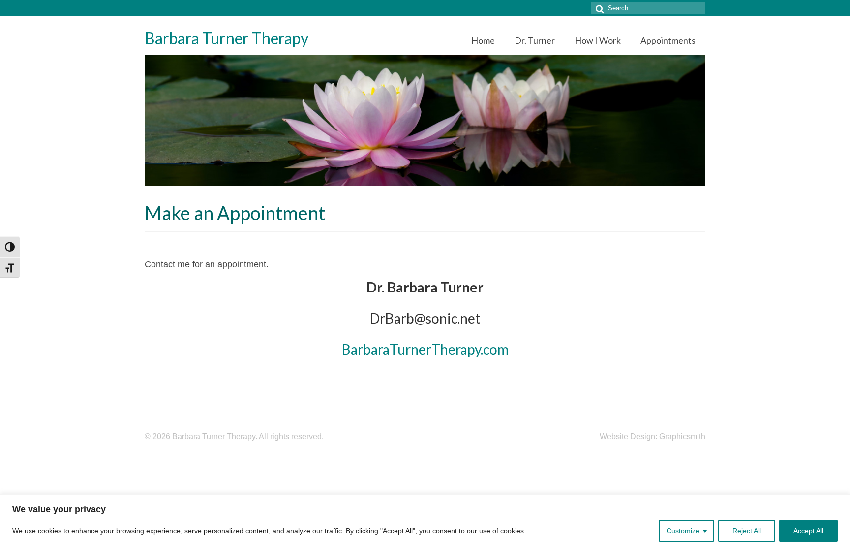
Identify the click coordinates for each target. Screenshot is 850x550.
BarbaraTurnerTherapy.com (425, 349)
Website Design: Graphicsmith (652, 436)
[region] (425, 522)
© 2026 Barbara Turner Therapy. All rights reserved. (234, 436)
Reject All (746, 531)
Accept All (808, 531)
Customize (683, 531)
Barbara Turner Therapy (226, 38)
